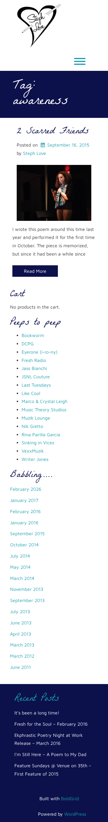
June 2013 (20, 622)
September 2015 (27, 533)
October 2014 (24, 544)
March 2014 (22, 578)
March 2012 (22, 656)
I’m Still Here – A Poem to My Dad (50, 754)
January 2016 (24, 522)
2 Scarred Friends (53, 132)
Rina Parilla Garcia (41, 434)
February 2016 (25, 511)
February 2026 (25, 489)
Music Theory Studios (44, 409)
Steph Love (34, 153)
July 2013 (20, 611)
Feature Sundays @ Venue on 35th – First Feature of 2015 (52, 769)
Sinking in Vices (38, 442)
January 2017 (24, 500)
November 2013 (26, 589)
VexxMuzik (33, 450)
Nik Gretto (32, 426)
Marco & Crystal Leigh (44, 401)
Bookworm (33, 335)
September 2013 (27, 600)
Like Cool (31, 393)
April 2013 (20, 633)
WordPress (75, 814)
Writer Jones (35, 459)
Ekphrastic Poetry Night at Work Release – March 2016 (48, 739)
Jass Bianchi (34, 368)
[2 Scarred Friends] (54, 192)
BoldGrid (70, 798)
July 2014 (20, 555)
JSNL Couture (36, 376)
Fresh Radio (34, 360)
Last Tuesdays (36, 384)
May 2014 (20, 567)
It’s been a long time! (36, 712)
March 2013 (22, 644)
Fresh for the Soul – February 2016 (51, 723)
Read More (35, 271)
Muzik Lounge (36, 417)
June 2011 (20, 667)
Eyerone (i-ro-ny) (40, 351)
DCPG (28, 343)
